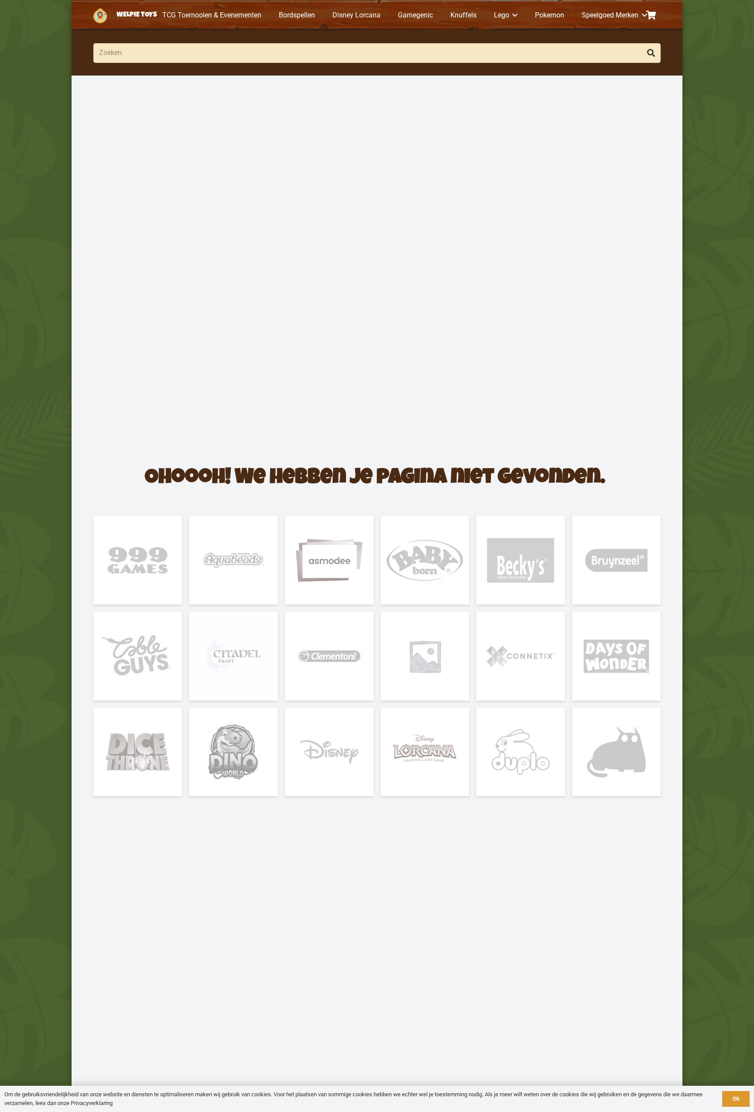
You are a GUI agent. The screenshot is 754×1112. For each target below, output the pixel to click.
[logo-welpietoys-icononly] (100, 15)
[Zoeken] (651, 53)
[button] (513, 15)
